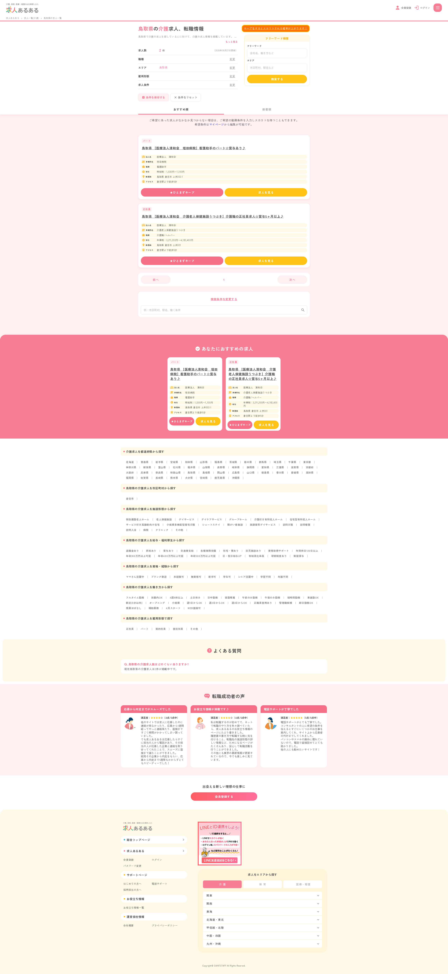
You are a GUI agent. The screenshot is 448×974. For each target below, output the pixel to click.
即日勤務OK (306, 603)
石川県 (177, 467)
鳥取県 (191, 472)
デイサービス (186, 519)
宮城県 (174, 462)
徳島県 (265, 472)
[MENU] (437, 7)
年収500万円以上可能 (203, 556)
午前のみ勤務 (250, 597)
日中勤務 (213, 597)
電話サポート (159, 883)
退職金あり (132, 550)
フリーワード (254, 46)
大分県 (189, 477)
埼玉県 (277, 462)
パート (144, 629)
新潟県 (147, 467)
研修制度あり (279, 556)
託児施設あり (253, 550)
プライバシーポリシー (165, 925)
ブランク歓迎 (159, 576)
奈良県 (159, 472)
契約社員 (161, 629)
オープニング (157, 603)
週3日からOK (239, 603)
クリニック (162, 530)
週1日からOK (194, 603)
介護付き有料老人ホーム (268, 519)
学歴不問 (265, 576)
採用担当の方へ (132, 889)
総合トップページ (138, 840)
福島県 (218, 462)
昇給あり (151, 550)
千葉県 (292, 462)
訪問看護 (305, 524)
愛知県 (265, 467)
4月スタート (173, 608)
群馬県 (263, 462)
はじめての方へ (132, 883)
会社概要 (128, 925)
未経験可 (179, 576)
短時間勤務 (293, 597)
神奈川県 (131, 467)
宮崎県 (204, 477)
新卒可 (212, 576)
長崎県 (159, 477)
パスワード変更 (132, 866)
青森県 (144, 462)
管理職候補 (285, 603)
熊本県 (174, 477)
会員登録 (128, 859)
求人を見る (266, 192)
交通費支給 (187, 550)
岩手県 (159, 462)
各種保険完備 (208, 550)
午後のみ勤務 (272, 597)
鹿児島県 (220, 477)
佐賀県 (144, 477)
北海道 (130, 462)
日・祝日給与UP (232, 556)
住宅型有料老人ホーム (303, 519)
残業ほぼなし (134, 608)
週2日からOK (217, 603)
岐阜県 (236, 467)
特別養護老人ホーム (137, 519)
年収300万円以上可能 (138, 556)
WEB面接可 (194, 608)
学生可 (227, 576)
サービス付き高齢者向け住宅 (143, 524)
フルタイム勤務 (135, 597)
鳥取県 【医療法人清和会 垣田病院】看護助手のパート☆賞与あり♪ (194, 148)
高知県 (310, 472)
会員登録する (224, 796)
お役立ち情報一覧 (133, 907)
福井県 (191, 467)
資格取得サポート (278, 550)
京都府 (310, 467)
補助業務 (154, 608)
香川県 (280, 472)
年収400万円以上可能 (171, 556)
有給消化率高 (256, 556)
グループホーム (238, 519)
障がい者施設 (235, 524)
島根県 (206, 472)
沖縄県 (236, 477)
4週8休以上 (176, 597)
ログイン (157, 859)
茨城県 (233, 462)
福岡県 (130, 477)
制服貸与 (299, 556)
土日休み (195, 597)
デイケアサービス (211, 519)
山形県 (204, 462)
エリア (250, 60)
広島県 (236, 472)
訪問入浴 (131, 530)
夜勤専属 (230, 597)
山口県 (250, 472)
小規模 (176, 603)
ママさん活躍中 (135, 576)
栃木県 (248, 462)
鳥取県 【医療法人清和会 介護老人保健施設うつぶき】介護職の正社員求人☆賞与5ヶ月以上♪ (213, 216)
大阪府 (130, 472)
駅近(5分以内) (134, 603)
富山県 (162, 467)
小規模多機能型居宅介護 (181, 524)
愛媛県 (295, 472)
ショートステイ (211, 524)
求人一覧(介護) (31, 17)
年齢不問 (283, 576)
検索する (277, 79)
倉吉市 (130, 498)
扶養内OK (157, 597)
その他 (179, 530)
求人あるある (12, 17)
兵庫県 (144, 472)
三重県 (280, 467)
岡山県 (221, 472)
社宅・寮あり (231, 550)
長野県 (221, 467)
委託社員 (178, 629)
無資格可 (196, 576)
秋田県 (189, 462)
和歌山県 (175, 472)
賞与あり (168, 550)
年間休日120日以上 (307, 550)
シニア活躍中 (246, 576)
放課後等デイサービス (263, 524)
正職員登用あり (263, 603)
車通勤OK (313, 597)
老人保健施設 (164, 519)
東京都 (307, 462)
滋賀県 (295, 467)
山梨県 (206, 467)
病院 (146, 530)
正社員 (130, 629)
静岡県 (250, 467)
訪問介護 (288, 524)
